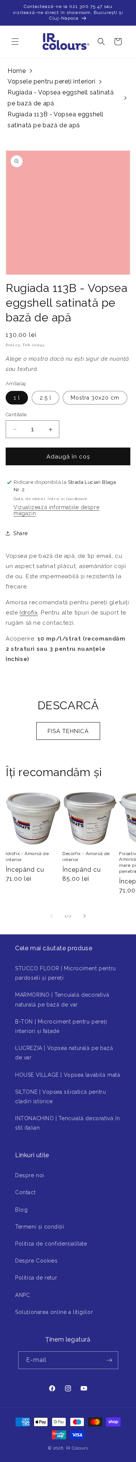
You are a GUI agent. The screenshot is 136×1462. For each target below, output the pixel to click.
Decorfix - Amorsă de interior (86, 856)
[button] (15, 41)
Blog (21, 1210)
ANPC (22, 1295)
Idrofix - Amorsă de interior (27, 856)
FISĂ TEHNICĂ (68, 731)
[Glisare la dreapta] (84, 916)
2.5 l (45, 398)
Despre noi (29, 1175)
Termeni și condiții (39, 1227)
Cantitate (16, 414)
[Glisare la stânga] (51, 916)
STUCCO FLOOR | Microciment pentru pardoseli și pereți (65, 973)
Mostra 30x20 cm (95, 398)
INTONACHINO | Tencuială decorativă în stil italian (67, 1123)
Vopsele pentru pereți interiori (52, 81)
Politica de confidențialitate (51, 1244)
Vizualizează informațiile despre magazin (56, 510)
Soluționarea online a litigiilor (54, 1312)
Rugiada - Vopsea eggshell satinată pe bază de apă (61, 98)
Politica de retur (36, 1278)
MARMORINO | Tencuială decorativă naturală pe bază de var (62, 999)
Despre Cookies (36, 1261)
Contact (25, 1192)
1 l (17, 398)
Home (17, 70)
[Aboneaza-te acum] (109, 1360)
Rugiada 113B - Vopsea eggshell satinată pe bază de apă (56, 120)
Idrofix (29, 612)
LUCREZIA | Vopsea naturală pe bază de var (64, 1053)
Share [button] (20, 533)
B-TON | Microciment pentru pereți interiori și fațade (61, 1026)
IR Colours (77, 1448)
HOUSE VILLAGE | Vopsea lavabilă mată (68, 1075)
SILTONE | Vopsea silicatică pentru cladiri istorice (60, 1096)
